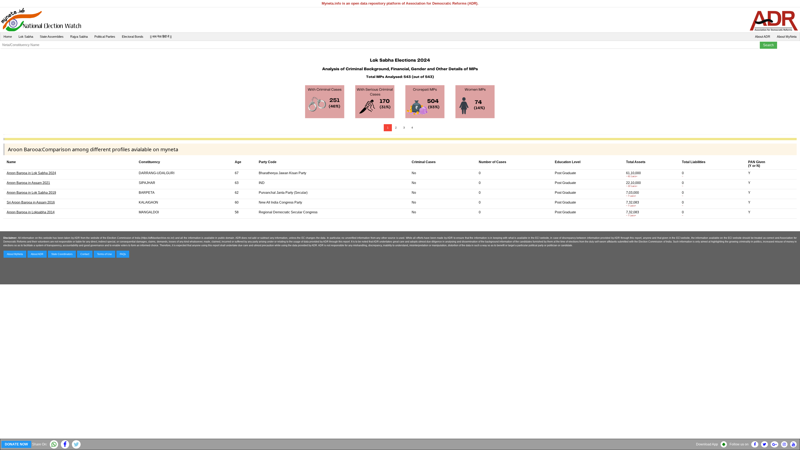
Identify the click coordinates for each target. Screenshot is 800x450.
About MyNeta (786, 36)
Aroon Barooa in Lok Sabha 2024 (31, 173)
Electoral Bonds (132, 36)
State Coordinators (61, 254)
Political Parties (104, 36)
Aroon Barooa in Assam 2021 (28, 183)
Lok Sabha (26, 36)
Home (8, 36)
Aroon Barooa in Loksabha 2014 (31, 212)
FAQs (123, 254)
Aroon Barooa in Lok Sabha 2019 (31, 192)
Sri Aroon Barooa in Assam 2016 (31, 202)
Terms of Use (104, 254)
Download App (707, 444)
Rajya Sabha (79, 36)
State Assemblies (52, 36)
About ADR (762, 36)
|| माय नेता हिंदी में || (161, 36)
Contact (84, 254)
